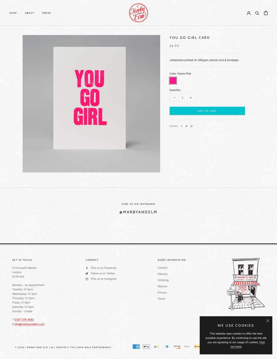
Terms (161, 298)
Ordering (163, 280)
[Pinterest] (191, 126)
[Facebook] (182, 126)
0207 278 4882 (24, 319)
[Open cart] (266, 13)
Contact (163, 267)
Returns (162, 286)
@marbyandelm (138, 212)
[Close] (267, 320)
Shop (13, 12)
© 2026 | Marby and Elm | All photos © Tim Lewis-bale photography (63, 347)
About (29, 12)
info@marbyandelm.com (29, 324)
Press (46, 12)
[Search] (257, 13)
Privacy (162, 292)
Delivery (163, 273)
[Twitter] (186, 126)
